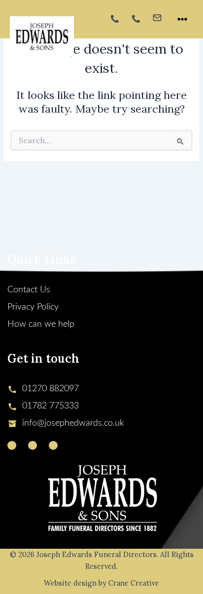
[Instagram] (53, 445)
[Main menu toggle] (182, 19)
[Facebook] (32, 445)
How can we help (40, 324)
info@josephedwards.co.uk (73, 423)
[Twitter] (11, 445)
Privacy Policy (33, 307)
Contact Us (28, 289)
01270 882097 (50, 388)
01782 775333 (50, 406)
